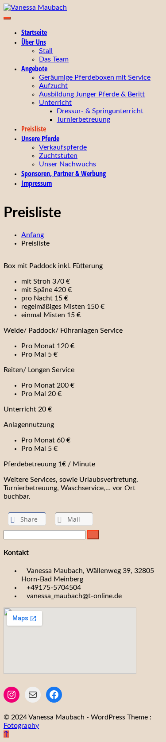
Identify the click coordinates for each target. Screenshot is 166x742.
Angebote (34, 68)
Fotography (21, 725)
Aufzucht (53, 85)
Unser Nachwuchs (67, 164)
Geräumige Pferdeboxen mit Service (95, 77)
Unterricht (55, 102)
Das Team (54, 59)
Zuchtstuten (58, 155)
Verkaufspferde (63, 147)
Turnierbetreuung (83, 119)
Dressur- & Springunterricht (100, 111)
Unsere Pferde (40, 138)
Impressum (36, 183)
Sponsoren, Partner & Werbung (63, 173)
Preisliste (33, 129)
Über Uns (33, 42)
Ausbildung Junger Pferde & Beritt (92, 94)
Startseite (34, 32)
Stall (46, 50)
